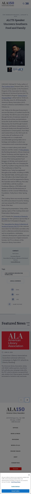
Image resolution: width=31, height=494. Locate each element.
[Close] (29, 475)
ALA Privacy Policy (15, 482)
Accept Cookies (16, 491)
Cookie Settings (15, 486)
